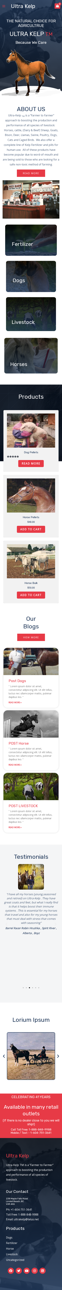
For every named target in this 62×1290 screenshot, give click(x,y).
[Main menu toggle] (3, 6)
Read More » (15, 702)
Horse (10, 1248)
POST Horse (19, 743)
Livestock (23, 322)
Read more (31, 463)
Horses (18, 364)
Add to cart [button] (31, 529)
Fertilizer (22, 244)
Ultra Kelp (23, 6)
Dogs (19, 280)
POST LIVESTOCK (23, 806)
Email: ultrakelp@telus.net (22, 1219)
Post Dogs (17, 681)
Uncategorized (15, 1260)
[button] (6, 924)
